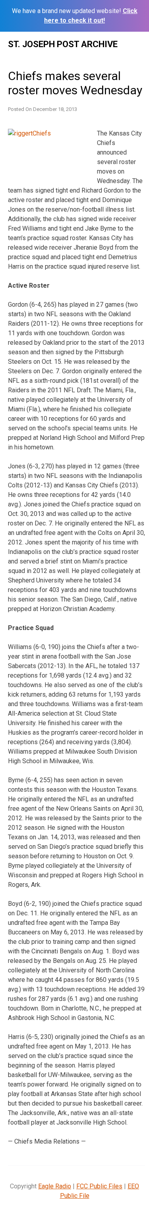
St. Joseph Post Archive (63, 44)
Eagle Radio (54, 1186)
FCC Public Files (99, 1186)
